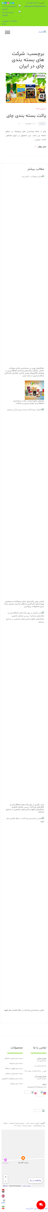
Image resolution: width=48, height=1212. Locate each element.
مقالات (42, 124)
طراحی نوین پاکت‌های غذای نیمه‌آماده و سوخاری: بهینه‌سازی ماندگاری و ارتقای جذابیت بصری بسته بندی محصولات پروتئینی (24, 604)
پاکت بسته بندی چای (26, 116)
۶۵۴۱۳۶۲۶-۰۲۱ (32, 3)
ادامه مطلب (40, 147)
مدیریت (28, 123)
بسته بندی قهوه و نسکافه (14, 1068)
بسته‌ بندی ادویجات (16, 1063)
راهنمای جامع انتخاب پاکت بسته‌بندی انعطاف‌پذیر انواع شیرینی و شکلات (28, 402)
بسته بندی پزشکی (16, 1084)
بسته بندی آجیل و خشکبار (14, 1058)
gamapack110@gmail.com (35, 6)
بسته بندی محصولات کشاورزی (12, 1079)
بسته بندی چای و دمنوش (14, 1073)
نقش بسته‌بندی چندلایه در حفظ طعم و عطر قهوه (24, 1010)
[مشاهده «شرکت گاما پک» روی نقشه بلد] (23, 1158)
